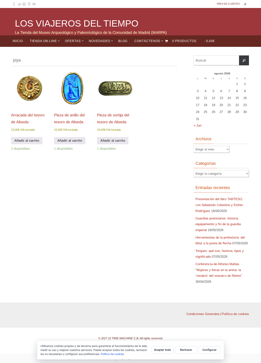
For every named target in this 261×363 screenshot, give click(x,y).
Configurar (209, 349)
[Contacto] (34, 4)
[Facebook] (14, 4)
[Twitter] (19, 4)
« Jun (197, 125)
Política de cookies (235, 314)
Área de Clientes (228, 3)
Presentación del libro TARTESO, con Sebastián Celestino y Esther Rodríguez (219, 205)
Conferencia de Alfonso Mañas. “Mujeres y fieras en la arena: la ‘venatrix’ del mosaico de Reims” (218, 270)
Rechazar (186, 349)
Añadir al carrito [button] (26, 140)
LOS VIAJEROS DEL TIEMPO (76, 23)
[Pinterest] (29, 4)
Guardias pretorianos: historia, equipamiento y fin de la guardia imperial (218, 224)
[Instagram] (24, 4)
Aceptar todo (162, 349)
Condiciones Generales (203, 314)
